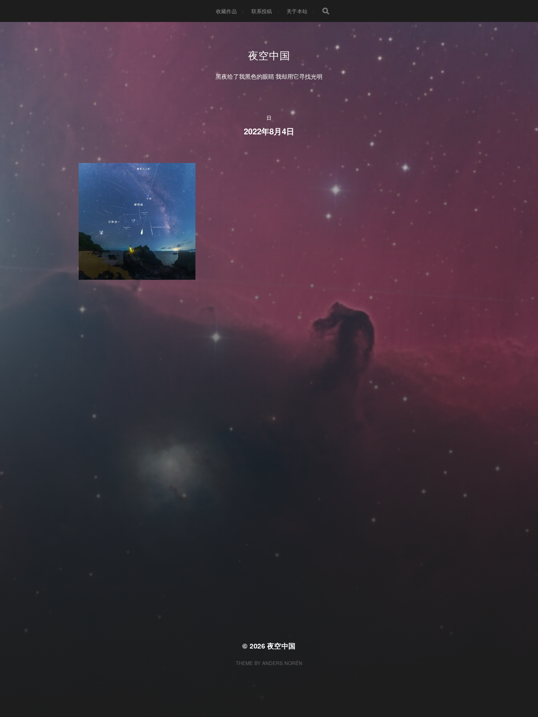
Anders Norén (282, 663)
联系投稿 (261, 11)
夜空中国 (269, 55)
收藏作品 (226, 11)
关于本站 (297, 11)
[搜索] (325, 11)
